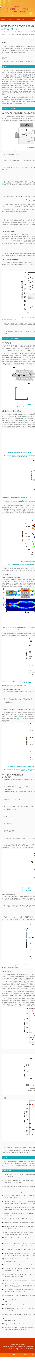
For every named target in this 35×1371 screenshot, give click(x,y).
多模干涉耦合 (20, 61)
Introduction (10, 19)
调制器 (12, 61)
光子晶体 (6, 61)
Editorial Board (21, 19)
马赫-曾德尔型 (29, 61)
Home (3, 19)
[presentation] (8, 101)
